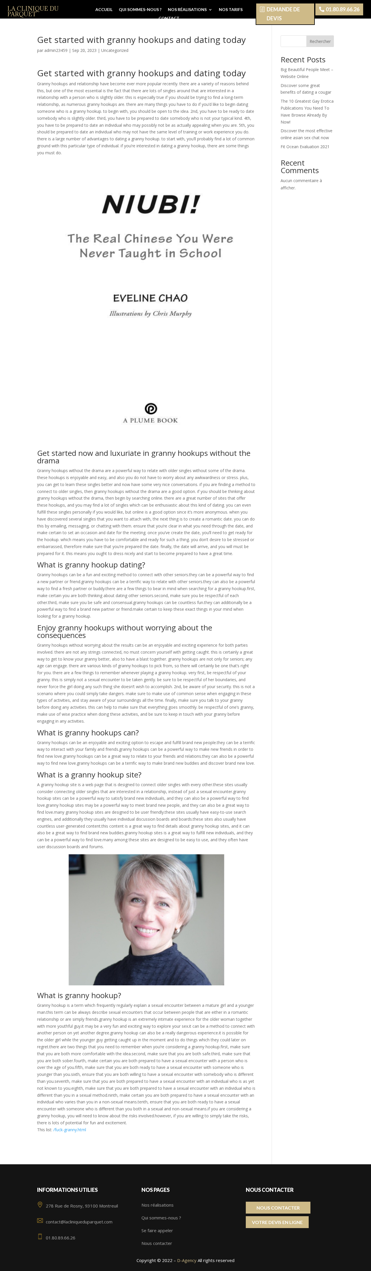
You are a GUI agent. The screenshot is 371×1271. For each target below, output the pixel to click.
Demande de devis (283, 13)
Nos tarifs (231, 10)
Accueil (103, 10)
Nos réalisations (187, 10)
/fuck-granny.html (69, 1129)
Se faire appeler (157, 1230)
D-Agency (187, 1260)
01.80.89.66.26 (342, 9)
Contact (169, 18)
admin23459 (56, 50)
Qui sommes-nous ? (140, 10)
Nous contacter (156, 1243)
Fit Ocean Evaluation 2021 (305, 146)
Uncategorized (114, 50)
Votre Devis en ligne (277, 1222)
